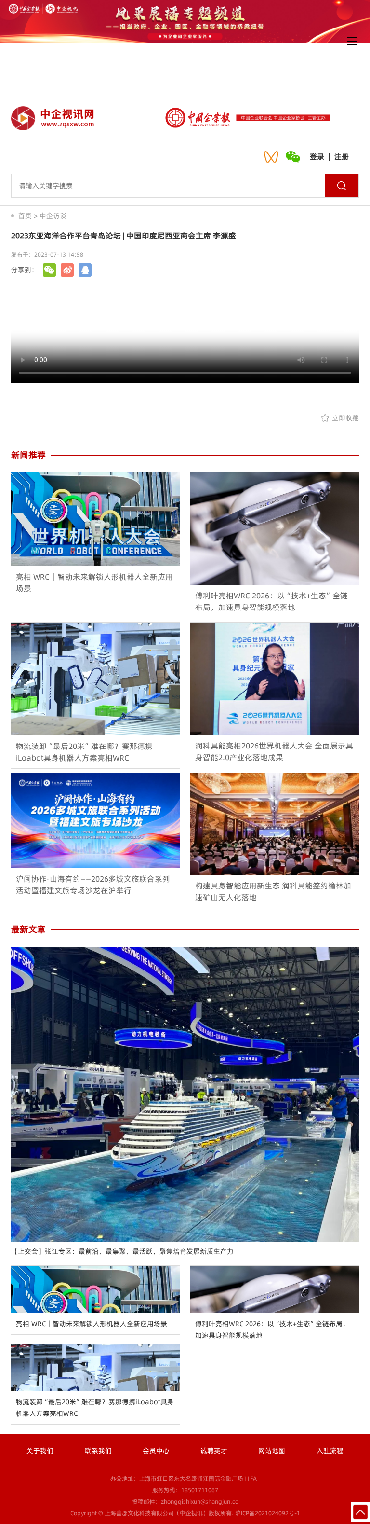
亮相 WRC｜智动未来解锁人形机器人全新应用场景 (91, 1324)
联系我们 (98, 1450)
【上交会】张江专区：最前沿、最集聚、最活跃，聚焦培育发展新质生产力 (122, 1251)
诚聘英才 (213, 1450)
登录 (317, 157)
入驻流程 (330, 1450)
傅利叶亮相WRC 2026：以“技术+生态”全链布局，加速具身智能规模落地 (272, 1329)
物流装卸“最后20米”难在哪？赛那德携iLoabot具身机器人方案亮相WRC (95, 1407)
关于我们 (39, 1450)
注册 (341, 157)
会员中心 (156, 1450)
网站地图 (271, 1450)
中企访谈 (53, 216)
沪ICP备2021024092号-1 (267, 1513)
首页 (25, 216)
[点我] (351, 41)
